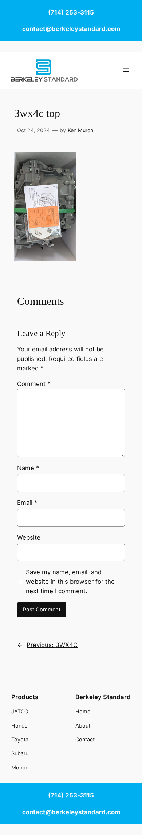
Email (27, 502)
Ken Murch (81, 130)
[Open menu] (126, 70)
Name (28, 468)
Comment (33, 383)
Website (28, 537)
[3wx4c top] (45, 259)
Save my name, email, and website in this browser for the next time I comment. (70, 581)
